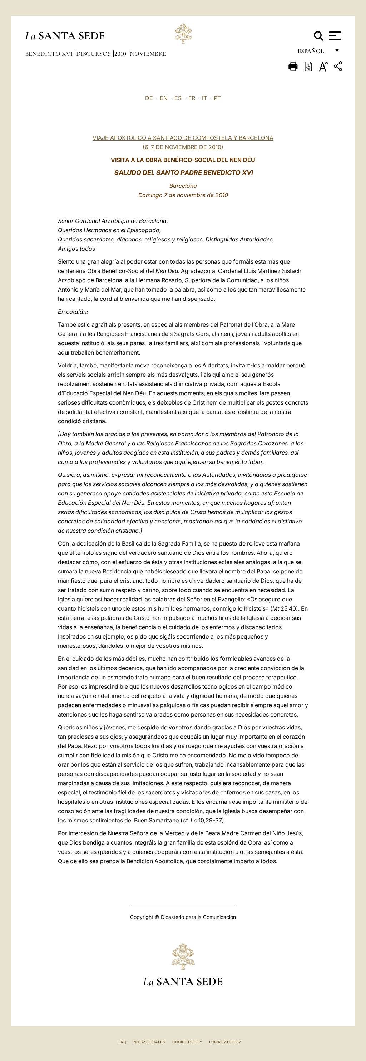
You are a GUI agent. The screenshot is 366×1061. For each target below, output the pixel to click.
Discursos (94, 54)
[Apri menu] (334, 36)
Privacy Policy (225, 1042)
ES (178, 98)
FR (191, 98)
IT (204, 98)
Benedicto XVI (49, 54)
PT (217, 98)
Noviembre (148, 54)
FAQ (122, 1042)
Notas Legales (149, 1042)
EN (164, 98)
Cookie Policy (187, 1042)
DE (149, 98)
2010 (121, 54)
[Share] (339, 67)
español (313, 52)
